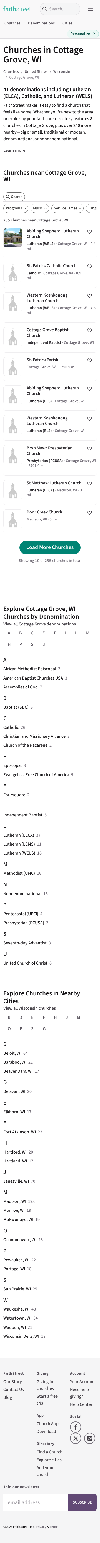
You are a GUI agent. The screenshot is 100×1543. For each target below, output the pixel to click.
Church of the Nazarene (25, 745)
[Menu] (90, 9)
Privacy (41, 1527)
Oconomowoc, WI (19, 1240)
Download (46, 1431)
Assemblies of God (20, 687)
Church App (48, 1424)
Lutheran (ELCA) (18, 835)
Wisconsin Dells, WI (21, 1336)
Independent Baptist (22, 815)
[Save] (90, 231)
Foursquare (14, 795)
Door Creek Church (50, 519)
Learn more (14, 150)
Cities (67, 23)
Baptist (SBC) (16, 707)
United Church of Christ (25, 963)
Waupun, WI (14, 1327)
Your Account (82, 1382)
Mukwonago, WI (18, 1220)
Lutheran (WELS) (19, 853)
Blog (7, 1397)
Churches (12, 23)
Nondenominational (22, 894)
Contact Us (13, 1389)
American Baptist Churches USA (33, 678)
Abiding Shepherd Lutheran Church (50, 241)
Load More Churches (50, 547)
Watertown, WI (17, 1318)
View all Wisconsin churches (29, 1008)
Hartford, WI (15, 1152)
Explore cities (49, 1460)
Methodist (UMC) (19, 873)
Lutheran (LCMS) (19, 844)
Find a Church (49, 1452)
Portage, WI (14, 1269)
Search (16, 197)
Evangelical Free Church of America (36, 775)
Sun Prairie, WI (17, 1289)
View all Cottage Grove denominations (39, 624)
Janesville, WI (16, 1181)
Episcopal (12, 765)
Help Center (81, 1404)
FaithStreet (17, 8)
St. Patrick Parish (50, 367)
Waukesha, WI (16, 1309)
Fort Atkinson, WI (19, 1132)
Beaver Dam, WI (18, 1071)
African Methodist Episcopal (29, 669)
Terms (54, 1527)
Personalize (83, 34)
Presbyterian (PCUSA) (23, 923)
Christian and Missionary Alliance (34, 736)
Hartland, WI (15, 1161)
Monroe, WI (14, 1210)
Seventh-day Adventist (25, 943)
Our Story (12, 1382)
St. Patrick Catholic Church (50, 272)
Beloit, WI (12, 1053)
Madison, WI (14, 1201)
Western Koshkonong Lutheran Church (50, 305)
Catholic (11, 727)
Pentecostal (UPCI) (20, 914)
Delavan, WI (14, 1091)
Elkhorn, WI (14, 1112)
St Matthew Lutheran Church (50, 490)
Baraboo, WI (14, 1062)
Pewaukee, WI (16, 1260)
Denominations (41, 23)
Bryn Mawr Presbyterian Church (50, 458)
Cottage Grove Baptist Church (50, 337)
